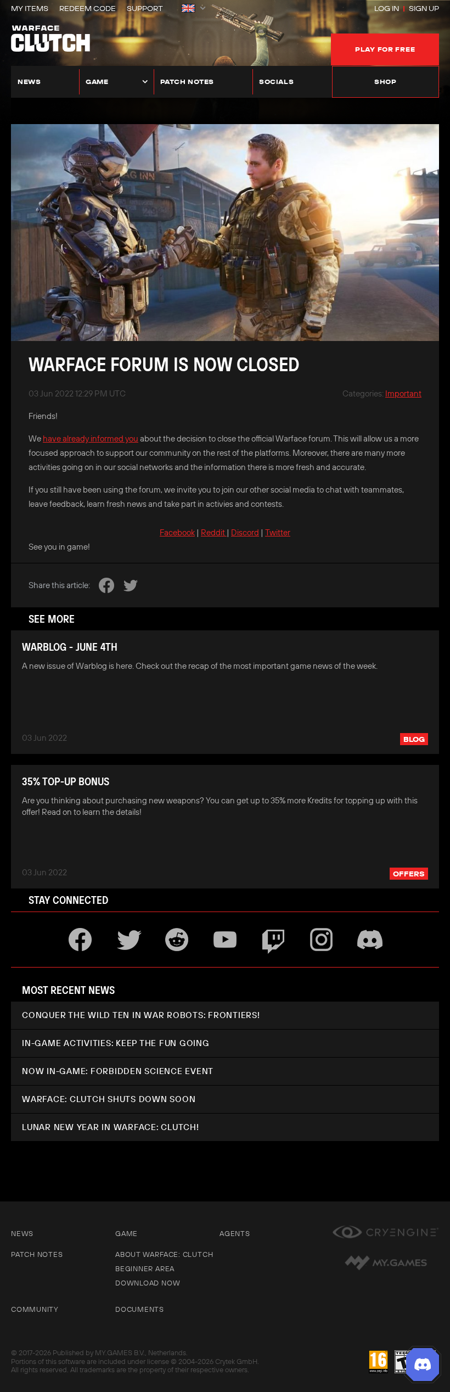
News (29, 81)
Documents (139, 1309)
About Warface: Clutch (164, 1254)
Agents (235, 1233)
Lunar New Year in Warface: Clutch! (110, 1127)
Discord (245, 532)
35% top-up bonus (65, 781)
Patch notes (187, 81)
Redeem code (87, 8)
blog (414, 739)
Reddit (214, 532)
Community (35, 1309)
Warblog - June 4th (69, 646)
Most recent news (68, 990)
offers (409, 873)
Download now (147, 1282)
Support (145, 8)
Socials (276, 81)
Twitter (277, 532)
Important (403, 393)
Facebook (177, 532)
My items (29, 8)
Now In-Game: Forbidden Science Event (117, 1071)
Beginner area (145, 1268)
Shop (385, 81)
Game (97, 81)
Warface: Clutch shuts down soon (108, 1099)
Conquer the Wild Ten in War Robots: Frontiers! (141, 1015)
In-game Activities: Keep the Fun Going (116, 1043)
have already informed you (90, 438)
